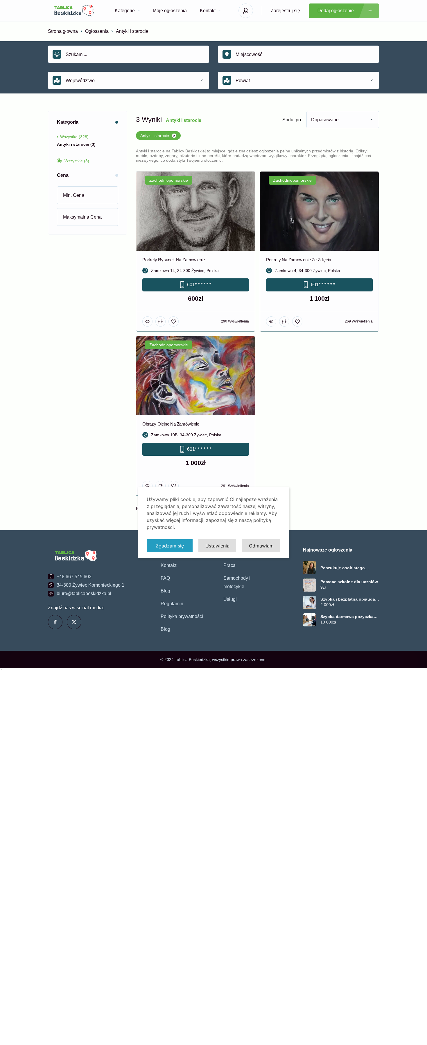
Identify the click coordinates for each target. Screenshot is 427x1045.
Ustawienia (217, 546)
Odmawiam (261, 546)
